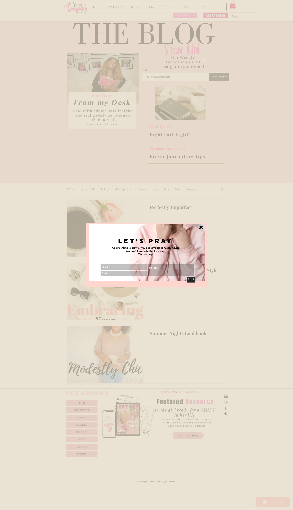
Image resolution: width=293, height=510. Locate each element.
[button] (201, 227)
